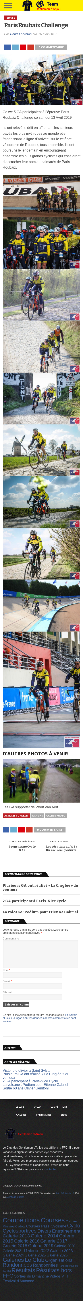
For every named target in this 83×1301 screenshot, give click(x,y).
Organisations (58, 1260)
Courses (53, 1220)
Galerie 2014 (44, 1236)
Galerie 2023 (61, 1250)
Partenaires (43, 1115)
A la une (37, 815)
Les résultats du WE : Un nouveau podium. (61, 848)
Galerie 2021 (13, 1251)
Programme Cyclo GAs (22, 848)
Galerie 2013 (16, 1236)
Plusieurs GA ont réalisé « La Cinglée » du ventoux (40, 887)
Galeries (21, 1115)
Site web (8, 992)
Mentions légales (15, 1197)
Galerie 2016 (26, 1241)
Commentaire (12, 938)
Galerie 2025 (35, 1255)
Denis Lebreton (21, 34)
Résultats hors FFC (37, 1273)
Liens (64, 1115)
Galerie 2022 (36, 1250)
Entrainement (66, 1230)
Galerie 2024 (13, 1255)
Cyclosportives (20, 1231)
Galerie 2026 (57, 1255)
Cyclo (37, 1107)
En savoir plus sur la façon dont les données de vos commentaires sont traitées (40, 1018)
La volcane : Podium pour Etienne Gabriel (40, 912)
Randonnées (17, 1265)
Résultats (23, 1270)
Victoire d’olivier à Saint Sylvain (27, 1070)
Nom (6, 970)
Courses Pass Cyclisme (46, 1226)
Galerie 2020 (64, 1246)
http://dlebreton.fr (65, 1193)
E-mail (7, 981)
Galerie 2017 (54, 1241)
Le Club (20, 1107)
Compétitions (59, 1107)
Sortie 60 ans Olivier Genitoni (26, 1088)
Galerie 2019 (40, 1245)
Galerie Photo (55, 815)
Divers (44, 1231)
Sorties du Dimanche (31, 1276)
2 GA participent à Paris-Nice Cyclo (34, 901)
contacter (50, 1169)
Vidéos (55, 1276)
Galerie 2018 (15, 1245)
